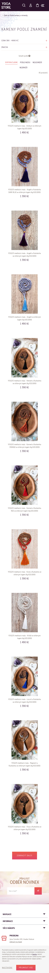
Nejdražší (23, 67)
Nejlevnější (37, 62)
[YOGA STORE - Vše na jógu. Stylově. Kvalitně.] (6, 5)
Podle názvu (25, 62)
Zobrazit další (24, 855)
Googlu (34, 954)
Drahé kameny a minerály (19, 15)
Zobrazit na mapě (16, 942)
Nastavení (7, 967)
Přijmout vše (26, 967)
